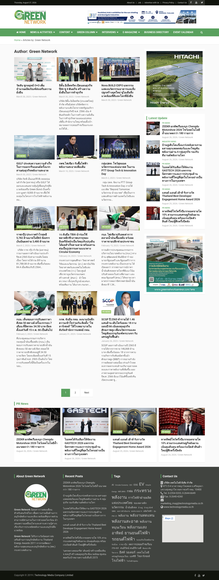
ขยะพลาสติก (140, 503)
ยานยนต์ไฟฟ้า (137, 533)
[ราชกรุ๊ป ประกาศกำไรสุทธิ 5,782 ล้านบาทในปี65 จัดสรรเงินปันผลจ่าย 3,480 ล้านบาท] (34, 218)
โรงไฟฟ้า (118, 560)
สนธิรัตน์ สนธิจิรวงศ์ (130, 548)
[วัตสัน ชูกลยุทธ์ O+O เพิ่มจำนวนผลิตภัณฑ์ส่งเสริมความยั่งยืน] (34, 69)
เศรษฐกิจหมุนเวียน (120, 556)
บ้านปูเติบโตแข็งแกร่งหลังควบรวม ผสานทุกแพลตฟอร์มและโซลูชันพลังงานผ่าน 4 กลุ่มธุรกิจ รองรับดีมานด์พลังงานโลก (182, 150)
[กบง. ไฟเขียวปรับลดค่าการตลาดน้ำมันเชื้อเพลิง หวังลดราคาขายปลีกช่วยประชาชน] (119, 218)
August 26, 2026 (169, 137)
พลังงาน (123, 515)
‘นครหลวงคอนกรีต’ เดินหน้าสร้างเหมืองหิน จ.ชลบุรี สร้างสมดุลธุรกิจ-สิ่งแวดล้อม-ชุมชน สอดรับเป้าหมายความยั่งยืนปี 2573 (84, 554)
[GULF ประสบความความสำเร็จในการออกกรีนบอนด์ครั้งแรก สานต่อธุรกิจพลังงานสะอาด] (34, 147)
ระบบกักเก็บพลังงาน (145, 540)
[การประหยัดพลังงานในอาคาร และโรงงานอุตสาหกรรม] (174, 237)
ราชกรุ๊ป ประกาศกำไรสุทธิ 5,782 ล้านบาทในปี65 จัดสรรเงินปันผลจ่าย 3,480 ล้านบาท (33, 238)
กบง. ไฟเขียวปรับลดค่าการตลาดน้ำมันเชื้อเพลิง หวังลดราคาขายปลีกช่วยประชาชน (117, 238)
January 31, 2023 (67, 334)
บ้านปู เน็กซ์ (148, 508)
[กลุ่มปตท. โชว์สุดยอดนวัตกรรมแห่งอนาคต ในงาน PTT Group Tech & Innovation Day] (119, 147)
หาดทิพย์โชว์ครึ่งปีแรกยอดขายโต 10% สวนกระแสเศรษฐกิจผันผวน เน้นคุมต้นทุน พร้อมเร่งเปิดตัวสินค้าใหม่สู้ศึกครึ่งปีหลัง (182, 216)
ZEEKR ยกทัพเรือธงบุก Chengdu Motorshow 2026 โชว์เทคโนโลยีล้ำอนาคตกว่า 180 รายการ (181, 130)
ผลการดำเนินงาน (123, 511)
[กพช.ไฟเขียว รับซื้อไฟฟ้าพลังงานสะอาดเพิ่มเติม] (77, 147)
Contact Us (182, 2)
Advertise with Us (152, 2)
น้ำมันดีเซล (131, 507)
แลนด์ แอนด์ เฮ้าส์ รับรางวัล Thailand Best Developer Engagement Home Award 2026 (181, 196)
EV (141, 484)
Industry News (24, 227)
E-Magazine (130, 32)
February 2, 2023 (24, 334)
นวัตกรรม (118, 507)
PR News (21, 78)
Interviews (109, 32)
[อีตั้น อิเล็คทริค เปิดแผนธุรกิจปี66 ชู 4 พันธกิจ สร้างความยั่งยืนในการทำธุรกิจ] (77, 69)
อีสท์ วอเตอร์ (127, 552)
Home (22, 32)
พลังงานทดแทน (142, 515)
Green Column (86, 32)
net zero (121, 491)
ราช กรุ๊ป (123, 544)
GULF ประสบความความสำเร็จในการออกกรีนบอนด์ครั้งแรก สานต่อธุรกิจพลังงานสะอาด (34, 167)
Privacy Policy (168, 2)
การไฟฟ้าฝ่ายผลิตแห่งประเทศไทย (131, 500)
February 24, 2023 (67, 256)
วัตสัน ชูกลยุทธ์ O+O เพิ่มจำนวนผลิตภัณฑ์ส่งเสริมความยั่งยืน (34, 89)
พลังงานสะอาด (125, 521)
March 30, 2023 (23, 96)
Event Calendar (183, 32)
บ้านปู (140, 508)
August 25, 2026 (169, 203)
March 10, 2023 (66, 171)
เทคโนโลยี (143, 552)
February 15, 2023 (109, 245)
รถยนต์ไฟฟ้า (123, 539)
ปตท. (114, 511)
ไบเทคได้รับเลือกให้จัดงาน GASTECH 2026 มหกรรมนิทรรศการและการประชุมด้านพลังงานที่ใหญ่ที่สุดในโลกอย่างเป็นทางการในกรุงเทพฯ (182, 174)
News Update (66, 156)
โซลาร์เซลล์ (143, 556)
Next (86, 392)
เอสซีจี (133, 556)
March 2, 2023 (108, 178)
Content (64, 32)
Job (139, 2)
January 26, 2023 (109, 341)
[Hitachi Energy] (174, 52)
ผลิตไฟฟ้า (147, 511)
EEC (130, 485)
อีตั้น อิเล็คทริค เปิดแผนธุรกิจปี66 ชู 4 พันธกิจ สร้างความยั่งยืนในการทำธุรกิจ (75, 89)
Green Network (39, 96)
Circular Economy (121, 485)
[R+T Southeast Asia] (142, 11)
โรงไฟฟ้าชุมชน (132, 561)
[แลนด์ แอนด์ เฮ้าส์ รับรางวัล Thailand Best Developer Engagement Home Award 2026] (153, 194)
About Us (131, 2)
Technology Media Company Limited (54, 575)
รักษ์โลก (115, 545)
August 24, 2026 (169, 225)
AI (113, 485)
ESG (136, 485)
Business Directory (156, 32)
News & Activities (41, 32)
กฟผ (130, 491)
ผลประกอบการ (136, 511)
